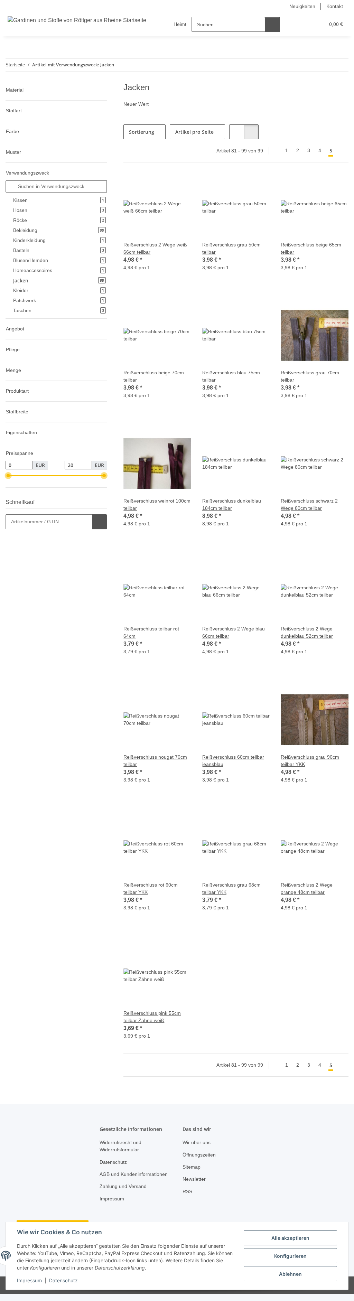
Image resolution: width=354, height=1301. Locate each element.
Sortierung (141, 132)
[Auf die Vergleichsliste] (161, 185)
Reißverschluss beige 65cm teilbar (312, 248)
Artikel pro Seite (194, 132)
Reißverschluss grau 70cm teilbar (311, 376)
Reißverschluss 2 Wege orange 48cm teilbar (307, 889)
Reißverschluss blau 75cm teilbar (232, 376)
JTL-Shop (318, 1292)
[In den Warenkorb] (99, 521)
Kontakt (334, 6)
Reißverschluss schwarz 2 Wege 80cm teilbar (310, 505)
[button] (293, 24)
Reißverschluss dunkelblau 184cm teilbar (233, 505)
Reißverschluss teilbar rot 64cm (153, 632)
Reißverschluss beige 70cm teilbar (154, 376)
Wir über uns (198, 1142)
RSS (187, 1191)
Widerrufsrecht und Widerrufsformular (123, 1146)
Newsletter (195, 1179)
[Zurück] (275, 151)
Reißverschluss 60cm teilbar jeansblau (235, 761)
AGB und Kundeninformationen (125, 1178)
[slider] (8, 475)
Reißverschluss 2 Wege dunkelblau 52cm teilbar (309, 632)
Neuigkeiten (300, 6)
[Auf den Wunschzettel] (179, 185)
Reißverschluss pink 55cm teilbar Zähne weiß (153, 1017)
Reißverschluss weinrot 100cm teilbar (150, 505)
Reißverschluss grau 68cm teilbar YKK (232, 889)
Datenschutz (63, 1280)
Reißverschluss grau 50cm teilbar (232, 248)
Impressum (29, 1280)
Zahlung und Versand (125, 1193)
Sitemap (192, 1167)
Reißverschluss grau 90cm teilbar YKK (311, 761)
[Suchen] (272, 24)
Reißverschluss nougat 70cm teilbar (156, 761)
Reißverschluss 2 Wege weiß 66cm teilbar (156, 248)
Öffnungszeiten (200, 1155)
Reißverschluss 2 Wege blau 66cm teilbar (234, 632)
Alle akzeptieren (290, 1238)
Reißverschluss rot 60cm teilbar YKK (151, 889)
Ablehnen (290, 1274)
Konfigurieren (290, 1256)
